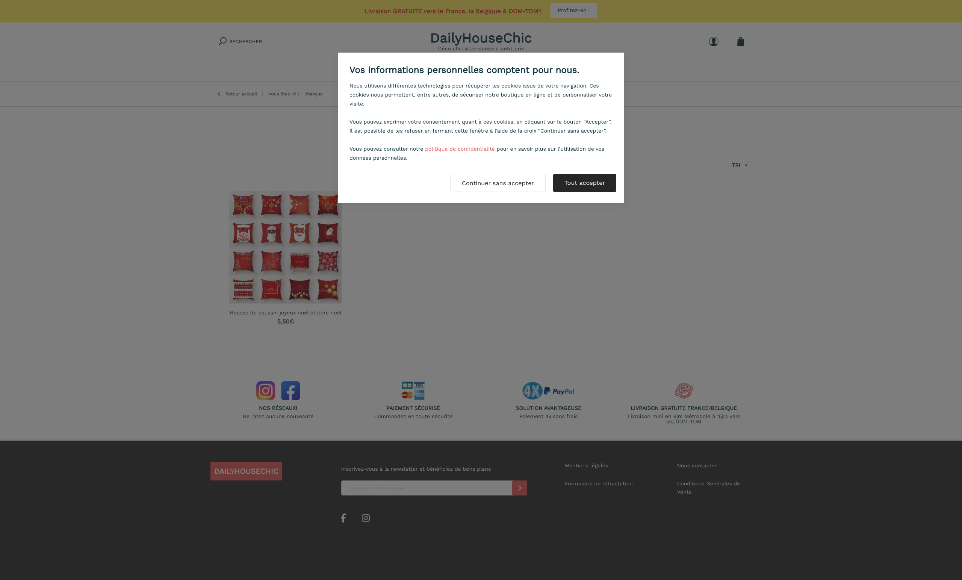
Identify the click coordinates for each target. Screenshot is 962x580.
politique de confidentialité (460, 149)
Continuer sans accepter (498, 183)
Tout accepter (584, 182)
